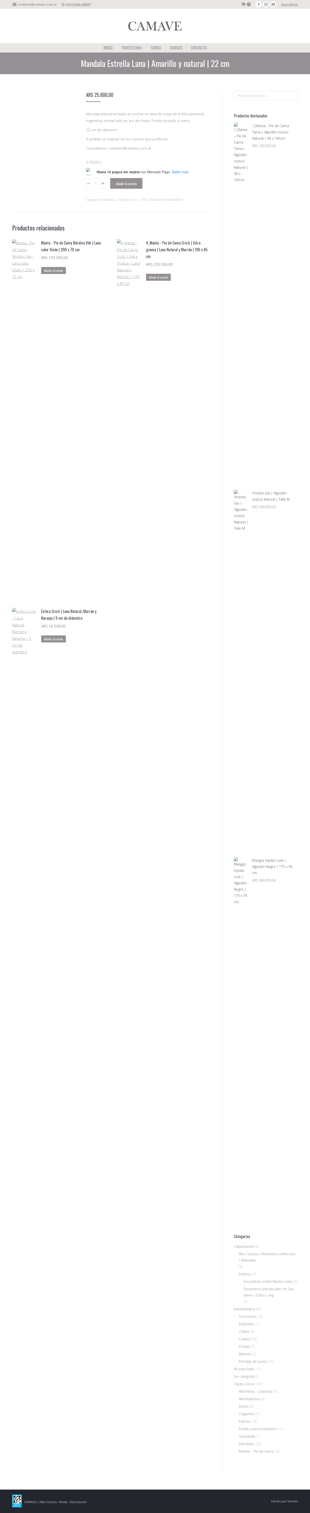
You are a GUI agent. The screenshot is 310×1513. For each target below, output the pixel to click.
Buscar (292, 95)
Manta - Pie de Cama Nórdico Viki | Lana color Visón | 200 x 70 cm (71, 246)
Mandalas (109, 199)
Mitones (245, 1354)
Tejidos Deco (127, 199)
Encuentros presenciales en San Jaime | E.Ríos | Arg (269, 1292)
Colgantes (246, 1414)
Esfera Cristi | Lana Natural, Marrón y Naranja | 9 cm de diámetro (68, 614)
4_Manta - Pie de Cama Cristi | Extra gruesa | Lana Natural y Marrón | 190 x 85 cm (177, 249)
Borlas (244, 1406)
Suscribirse (289, 4)
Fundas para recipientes (258, 1429)
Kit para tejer (244, 1369)
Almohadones (250, 1399)
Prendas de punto (253, 1361)
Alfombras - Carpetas (255, 1391)
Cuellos (244, 1339)
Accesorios (247, 1316)
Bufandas (246, 1324)
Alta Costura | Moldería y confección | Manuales (267, 1257)
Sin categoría (244, 1376)
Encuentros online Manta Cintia (268, 1281)
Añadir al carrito (126, 183)
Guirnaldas (247, 1436)
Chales (244, 1331)
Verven (292, 1501)
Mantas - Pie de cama (256, 1451)
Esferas (244, 1421)
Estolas (244, 1346)
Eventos (245, 1274)
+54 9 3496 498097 (78, 4)
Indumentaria (244, 1309)
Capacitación (244, 1246)
